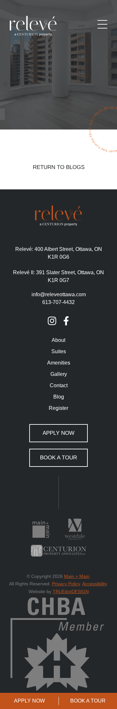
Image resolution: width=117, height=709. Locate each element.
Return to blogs (58, 167)
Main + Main (76, 576)
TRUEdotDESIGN (71, 591)
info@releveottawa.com (59, 294)
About (58, 340)
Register (58, 408)
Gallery (58, 374)
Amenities (58, 363)
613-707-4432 (58, 302)
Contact (59, 385)
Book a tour (88, 700)
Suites (58, 351)
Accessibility (94, 583)
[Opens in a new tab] (52, 321)
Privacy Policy (66, 583)
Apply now (29, 700)
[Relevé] (33, 26)
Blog (58, 397)
